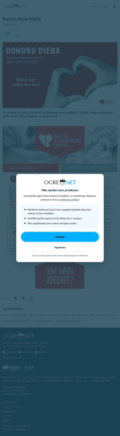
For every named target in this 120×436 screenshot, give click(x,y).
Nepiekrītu (60, 247)
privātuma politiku (69, 199)
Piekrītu (60, 237)
